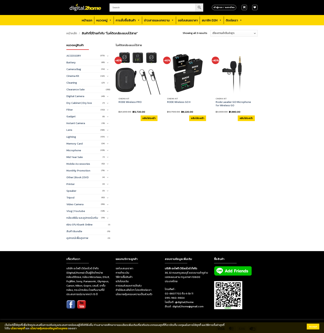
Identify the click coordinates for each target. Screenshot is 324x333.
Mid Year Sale (74, 157)
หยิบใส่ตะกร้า (149, 118)
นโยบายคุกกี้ (18, 328)
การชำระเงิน (122, 273)
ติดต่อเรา (232, 20)
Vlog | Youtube (75, 211)
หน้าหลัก (71, 33)
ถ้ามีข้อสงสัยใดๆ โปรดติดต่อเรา (133, 290)
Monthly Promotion (78, 170)
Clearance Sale (75, 89)
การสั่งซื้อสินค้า (126, 20)
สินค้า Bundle (74, 231)
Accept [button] (313, 326)
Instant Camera (75, 123)
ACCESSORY (73, 56)
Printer (70, 184)
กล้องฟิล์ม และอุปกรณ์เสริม (82, 218)
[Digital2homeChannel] (81, 307)
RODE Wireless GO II (178, 102)
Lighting (71, 137)
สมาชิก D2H (210, 20)
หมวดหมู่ (101, 20)
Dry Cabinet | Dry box (79, 103)
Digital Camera (75, 96)
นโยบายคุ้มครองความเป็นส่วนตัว (134, 294)
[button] (244, 7)
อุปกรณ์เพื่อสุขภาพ (77, 238)
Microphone (73, 150)
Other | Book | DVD (77, 177)
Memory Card (74, 143)
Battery (71, 62)
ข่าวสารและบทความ (157, 20)
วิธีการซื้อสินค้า (124, 277)
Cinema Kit (72, 76)
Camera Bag (73, 69)
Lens (69, 130)
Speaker (71, 191)
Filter (69, 110)
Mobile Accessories (78, 164)
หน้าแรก (87, 20)
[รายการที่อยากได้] (254, 7)
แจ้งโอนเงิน (122, 281)
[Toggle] (108, 56)
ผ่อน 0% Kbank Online (79, 224)
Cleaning (71, 83)
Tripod (70, 197)
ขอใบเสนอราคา (188, 20)
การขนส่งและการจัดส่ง (129, 286)
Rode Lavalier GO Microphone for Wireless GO (233, 103)
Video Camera (74, 204)
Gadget (71, 116)
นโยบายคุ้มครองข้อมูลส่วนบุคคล (49, 328)
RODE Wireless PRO (130, 102)
